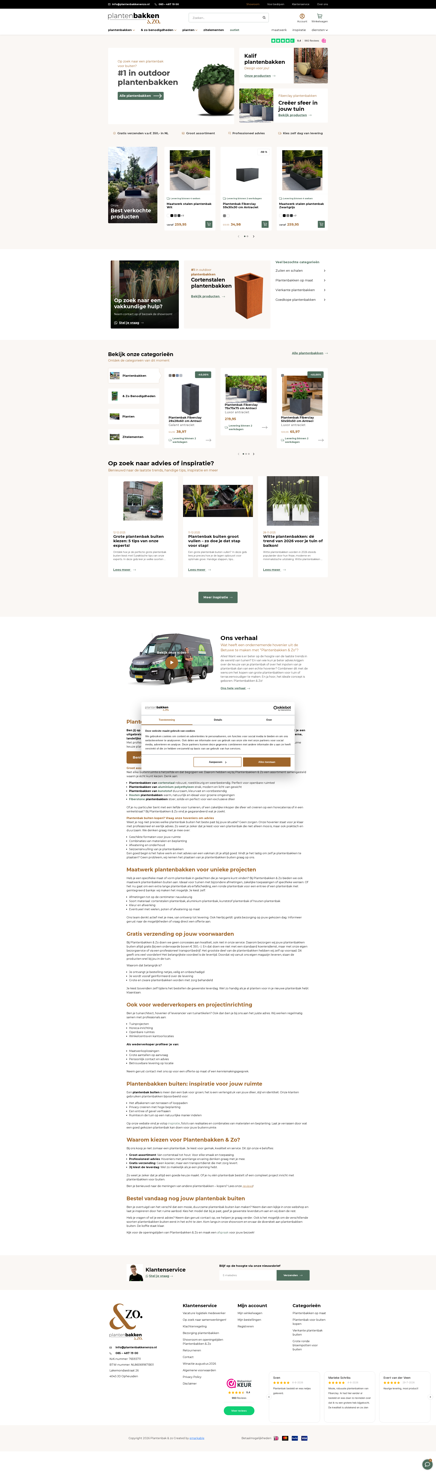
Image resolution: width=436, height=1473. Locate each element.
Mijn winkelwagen (250, 1313)
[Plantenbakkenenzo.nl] (134, 18)
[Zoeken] (264, 17)
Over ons (322, 4)
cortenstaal (166, 782)
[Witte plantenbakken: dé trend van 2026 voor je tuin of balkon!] (293, 501)
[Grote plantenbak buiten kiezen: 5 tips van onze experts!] (143, 501)
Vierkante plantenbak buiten (308, 1332)
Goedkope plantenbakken (296, 300)
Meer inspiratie (216, 597)
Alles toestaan (266, 761)
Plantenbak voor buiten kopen (309, 1321)
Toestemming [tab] (167, 719)
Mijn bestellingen (249, 1319)
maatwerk (279, 30)
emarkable (197, 1438)
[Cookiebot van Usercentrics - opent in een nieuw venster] (276, 708)
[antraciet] (175, 215)
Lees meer (122, 570)
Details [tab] (218, 719)
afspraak (223, 1232)
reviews (248, 1186)
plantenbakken (120, 30)
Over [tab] (269, 719)
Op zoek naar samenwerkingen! (204, 1319)
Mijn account (252, 1306)
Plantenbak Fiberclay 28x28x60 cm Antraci (185, 419)
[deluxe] (177, 375)
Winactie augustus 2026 (199, 1363)
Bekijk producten (292, 115)
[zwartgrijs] (179, 215)
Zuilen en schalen (289, 271)
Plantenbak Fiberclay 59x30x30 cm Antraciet (240, 205)
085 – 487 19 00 (169, 4)
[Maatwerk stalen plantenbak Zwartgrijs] (302, 170)
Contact (188, 1357)
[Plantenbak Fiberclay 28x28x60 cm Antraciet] (190, 396)
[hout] (228, 215)
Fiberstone (137, 799)
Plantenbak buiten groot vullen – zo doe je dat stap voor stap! (214, 541)
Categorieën (307, 1306)
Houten (134, 795)
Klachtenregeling (195, 1326)
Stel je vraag (129, 323)
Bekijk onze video (171, 652)
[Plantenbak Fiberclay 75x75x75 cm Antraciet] (246, 389)
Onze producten (257, 76)
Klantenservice (300, 4)
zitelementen (214, 30)
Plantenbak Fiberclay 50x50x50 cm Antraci (297, 419)
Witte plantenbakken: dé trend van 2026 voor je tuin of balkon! (293, 541)
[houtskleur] (173, 375)
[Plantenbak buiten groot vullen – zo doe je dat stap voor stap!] (218, 501)
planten (188, 30)
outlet (234, 30)
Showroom (253, 4)
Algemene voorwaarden (199, 1370)
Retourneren (192, 1350)
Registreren (246, 1326)
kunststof (165, 791)
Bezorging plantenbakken (201, 1333)
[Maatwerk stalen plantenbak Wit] (189, 170)
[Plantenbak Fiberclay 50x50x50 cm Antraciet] (302, 396)
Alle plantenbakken (135, 96)
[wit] (168, 215)
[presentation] (253, 236)
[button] (244, 236)
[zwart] (171, 215)
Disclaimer (190, 1383)
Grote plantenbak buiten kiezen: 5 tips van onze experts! (138, 541)
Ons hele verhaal (233, 688)
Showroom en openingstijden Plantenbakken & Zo (203, 1341)
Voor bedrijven (275, 4)
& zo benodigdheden (157, 30)
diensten (319, 30)
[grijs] (180, 375)
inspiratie (299, 30)
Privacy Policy (192, 1377)
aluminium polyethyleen (176, 787)
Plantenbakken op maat (294, 280)
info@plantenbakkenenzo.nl (131, 4)
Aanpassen (215, 761)
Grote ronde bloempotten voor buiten (305, 1345)
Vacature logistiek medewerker (204, 1313)
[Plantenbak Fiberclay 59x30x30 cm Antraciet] (246, 170)
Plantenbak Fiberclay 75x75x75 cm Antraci (241, 406)
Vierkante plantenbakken (295, 290)
